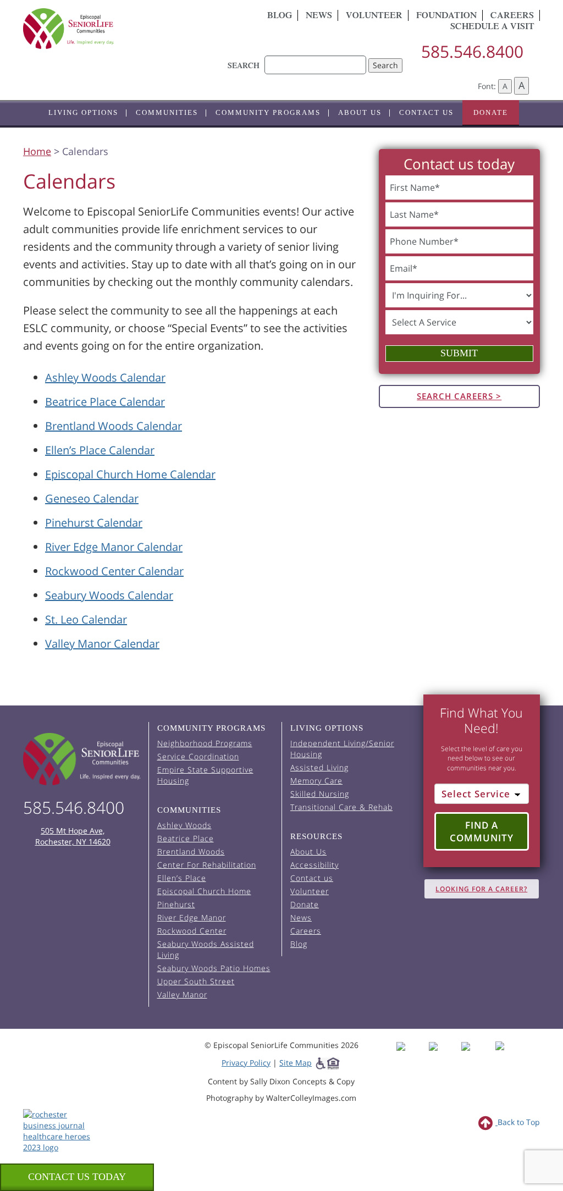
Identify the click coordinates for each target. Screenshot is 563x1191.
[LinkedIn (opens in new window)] (508, 1056)
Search (385, 65)
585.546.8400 (472, 51)
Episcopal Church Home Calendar (130, 474)
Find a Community (482, 832)
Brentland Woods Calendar (113, 425)
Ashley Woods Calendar (105, 377)
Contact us (426, 112)
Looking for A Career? (481, 889)
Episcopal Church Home (204, 891)
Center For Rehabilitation (206, 864)
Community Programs (268, 112)
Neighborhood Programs (204, 743)
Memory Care (316, 780)
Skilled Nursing (319, 794)
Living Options (83, 112)
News (319, 16)
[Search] (315, 59)
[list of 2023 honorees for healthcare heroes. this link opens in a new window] (59, 1130)
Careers (305, 930)
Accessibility (314, 864)
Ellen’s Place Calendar (99, 450)
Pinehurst (176, 904)
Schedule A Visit (492, 27)
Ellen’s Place (181, 878)
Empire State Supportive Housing (205, 775)
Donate (490, 112)
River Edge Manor (191, 917)
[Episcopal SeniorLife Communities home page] (81, 759)
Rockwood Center (192, 930)
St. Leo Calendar (86, 619)
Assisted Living (319, 767)
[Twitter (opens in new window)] (476, 1056)
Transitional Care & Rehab (341, 807)
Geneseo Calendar (92, 498)
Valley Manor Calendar (102, 643)
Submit (459, 353)
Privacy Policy (246, 1062)
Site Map (295, 1062)
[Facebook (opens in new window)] (411, 1056)
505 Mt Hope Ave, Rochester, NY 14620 (73, 836)
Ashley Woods (184, 825)
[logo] (103, 28)
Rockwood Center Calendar (114, 571)
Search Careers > (459, 395)
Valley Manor (182, 994)
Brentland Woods (191, 851)
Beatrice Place (185, 838)
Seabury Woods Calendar (109, 595)
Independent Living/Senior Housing (342, 748)
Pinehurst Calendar (93, 522)
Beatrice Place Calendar (105, 401)
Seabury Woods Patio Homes (214, 968)
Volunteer (374, 16)
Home (37, 151)
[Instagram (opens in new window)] (444, 1056)
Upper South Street (196, 981)
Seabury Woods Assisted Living (205, 949)
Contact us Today (77, 1176)
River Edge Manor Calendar (114, 546)
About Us (360, 112)
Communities (167, 112)
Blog (279, 16)
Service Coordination (198, 756)
